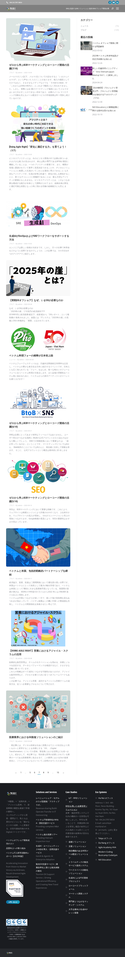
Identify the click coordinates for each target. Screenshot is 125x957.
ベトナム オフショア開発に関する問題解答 (105, 45)
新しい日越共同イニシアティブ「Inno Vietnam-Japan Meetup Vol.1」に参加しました (105, 73)
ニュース (12, 360)
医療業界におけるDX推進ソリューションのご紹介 (36, 737)
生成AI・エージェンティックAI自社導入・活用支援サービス (47, 849)
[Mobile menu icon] (117, 8)
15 (58, 772)
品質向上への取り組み (16, 848)
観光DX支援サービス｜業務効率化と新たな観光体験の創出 (47, 867)
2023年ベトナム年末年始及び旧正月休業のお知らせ (105, 57)
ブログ (11, 73)
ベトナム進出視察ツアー (46, 834)
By (19, 73)
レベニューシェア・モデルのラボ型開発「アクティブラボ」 (47, 801)
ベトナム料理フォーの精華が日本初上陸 (31, 355)
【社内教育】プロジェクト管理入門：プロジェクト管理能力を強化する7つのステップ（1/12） (105, 92)
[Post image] (86, 45)
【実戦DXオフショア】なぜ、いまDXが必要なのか (36, 300)
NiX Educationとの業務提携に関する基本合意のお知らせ (105, 109)
